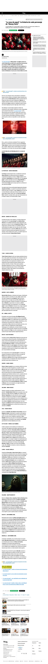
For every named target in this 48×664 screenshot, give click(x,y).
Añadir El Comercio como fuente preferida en (34, 19)
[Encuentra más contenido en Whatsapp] (7, 30)
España (28, 594)
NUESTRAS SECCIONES (35, 641)
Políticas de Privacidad (21, 643)
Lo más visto (5, 598)
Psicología (25, 15)
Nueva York (21, 15)
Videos (40, 642)
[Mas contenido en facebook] (22, 653)
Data (39, 645)
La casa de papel (6, 594)
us (32, 645)
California (15, 15)
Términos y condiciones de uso (22, 641)
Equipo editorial (5, 644)
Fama (33, 648)
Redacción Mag (6, 56)
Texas (18, 15)
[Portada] (5, 643)
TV (21, 594)
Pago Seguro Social (33, 15)
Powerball (29, 15)
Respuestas (34, 642)
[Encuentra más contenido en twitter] (5, 30)
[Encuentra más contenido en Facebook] (3, 30)
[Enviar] (2, 15)
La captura (38, 15)
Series (19, 594)
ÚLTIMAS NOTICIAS (36, 35)
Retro (40, 648)
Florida (13, 15)
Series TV (24, 594)
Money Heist (12, 594)
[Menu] (3, 13)
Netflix (16, 594)
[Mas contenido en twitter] (24, 653)
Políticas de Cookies (21, 645)
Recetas (40, 651)
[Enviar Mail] (2, 56)
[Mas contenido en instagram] (26, 653)
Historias (33, 653)
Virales (33, 651)
